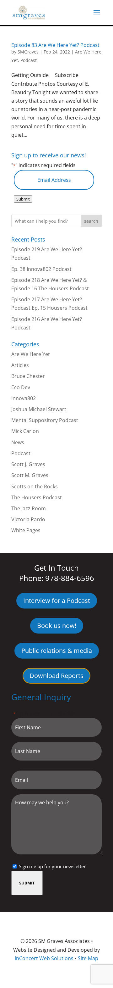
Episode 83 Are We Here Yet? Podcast (55, 45)
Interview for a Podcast (56, 600)
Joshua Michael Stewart (38, 409)
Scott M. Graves (29, 475)
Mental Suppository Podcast (44, 420)
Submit (23, 199)
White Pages (25, 530)
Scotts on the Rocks (34, 486)
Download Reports (56, 675)
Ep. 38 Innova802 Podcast (41, 269)
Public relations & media (56, 650)
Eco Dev (20, 387)
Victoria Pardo (28, 519)
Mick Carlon (25, 431)
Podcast (28, 60)
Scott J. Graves (28, 464)
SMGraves (28, 52)
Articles (20, 365)
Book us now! (56, 625)
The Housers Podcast (36, 497)
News (17, 442)
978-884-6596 (69, 578)
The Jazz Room (28, 508)
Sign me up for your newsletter (52, 866)
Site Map (88, 958)
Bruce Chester (28, 376)
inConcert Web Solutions (44, 958)
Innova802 (23, 398)
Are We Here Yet (30, 354)
